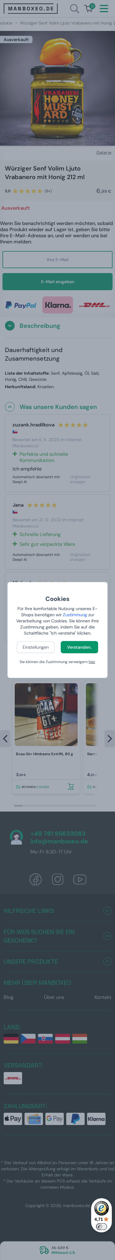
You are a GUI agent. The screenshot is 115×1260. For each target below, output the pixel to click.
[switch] (101, 1226)
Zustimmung (75, 614)
